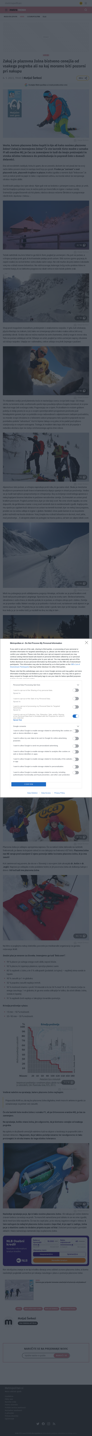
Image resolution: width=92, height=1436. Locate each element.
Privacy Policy (59, 793)
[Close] (87, 643)
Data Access (46, 793)
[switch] (76, 690)
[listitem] (46, 685)
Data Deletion (32, 793)
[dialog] (46, 718)
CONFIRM (28, 784)
